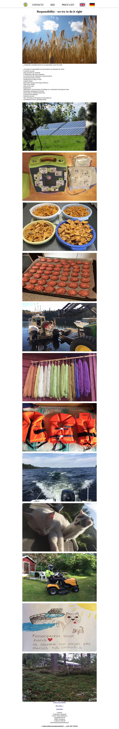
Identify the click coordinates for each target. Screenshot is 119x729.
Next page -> (59, 706)
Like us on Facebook (59, 702)
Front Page (59, 709)
